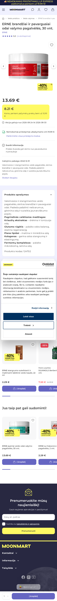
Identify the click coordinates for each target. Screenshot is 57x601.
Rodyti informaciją (40, 308)
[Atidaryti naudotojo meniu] (39, 9)
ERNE (4, 32)
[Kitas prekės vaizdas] (53, 66)
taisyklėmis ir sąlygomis (28, 524)
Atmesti (28, 334)
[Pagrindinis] (3, 18)
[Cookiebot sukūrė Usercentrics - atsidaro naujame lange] (42, 265)
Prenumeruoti (28, 531)
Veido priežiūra (13, 18)
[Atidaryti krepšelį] (53, 9)
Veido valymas (28, 18)
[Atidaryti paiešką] (32, 9)
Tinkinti (26, 325)
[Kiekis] (8, 596)
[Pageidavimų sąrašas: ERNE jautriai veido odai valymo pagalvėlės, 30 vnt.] (32, 420)
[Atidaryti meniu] (3, 9)
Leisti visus (28, 316)
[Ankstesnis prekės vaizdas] (3, 66)
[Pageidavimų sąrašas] (46, 9)
